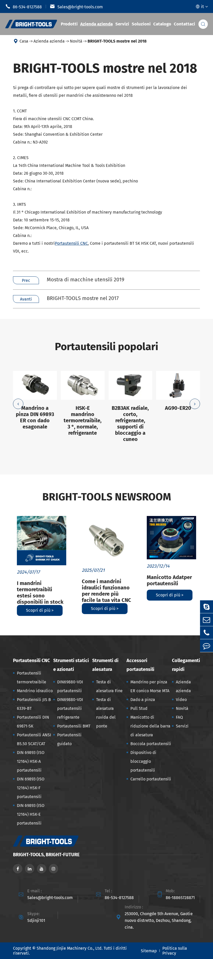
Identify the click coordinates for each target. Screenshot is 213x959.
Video (181, 699)
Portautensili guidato (69, 739)
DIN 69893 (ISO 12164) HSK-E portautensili (30, 814)
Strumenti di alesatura (105, 665)
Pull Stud (139, 708)
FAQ (179, 717)
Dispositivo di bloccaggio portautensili (143, 761)
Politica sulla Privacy (174, 951)
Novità (76, 41)
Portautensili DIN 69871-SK (33, 722)
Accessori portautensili (140, 665)
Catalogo (162, 24)
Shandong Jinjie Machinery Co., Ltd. (70, 948)
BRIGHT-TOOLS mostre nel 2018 (117, 41)
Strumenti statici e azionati (71, 665)
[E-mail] (206, 619)
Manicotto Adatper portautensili (169, 580)
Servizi (122, 24)
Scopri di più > (40, 610)
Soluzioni (141, 24)
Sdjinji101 (36, 920)
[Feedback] (206, 645)
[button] (18, 404)
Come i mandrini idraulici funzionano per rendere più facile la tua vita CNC (106, 590)
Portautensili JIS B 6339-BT (34, 704)
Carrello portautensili (150, 779)
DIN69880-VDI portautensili (70, 686)
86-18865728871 (180, 897)
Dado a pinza (142, 699)
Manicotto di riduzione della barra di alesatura (150, 726)
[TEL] (206, 632)
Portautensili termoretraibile (31, 677)
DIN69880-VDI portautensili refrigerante (70, 708)
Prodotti (69, 24)
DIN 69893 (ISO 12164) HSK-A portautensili (30, 761)
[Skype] (206, 606)
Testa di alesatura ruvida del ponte (106, 713)
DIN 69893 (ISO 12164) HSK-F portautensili (30, 788)
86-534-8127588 (23, 6)
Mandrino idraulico (35, 690)
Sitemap (149, 950)
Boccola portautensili (150, 743)
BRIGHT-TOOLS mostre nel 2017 (83, 298)
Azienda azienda (96, 24)
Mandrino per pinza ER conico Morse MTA (149, 686)
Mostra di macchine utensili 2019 (85, 279)
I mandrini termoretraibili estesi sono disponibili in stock (40, 592)
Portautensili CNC (71, 243)
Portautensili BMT (73, 726)
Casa (23, 41)
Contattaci (184, 24)
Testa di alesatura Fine (109, 686)
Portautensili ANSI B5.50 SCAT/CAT (34, 739)
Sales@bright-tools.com (76, 6)
